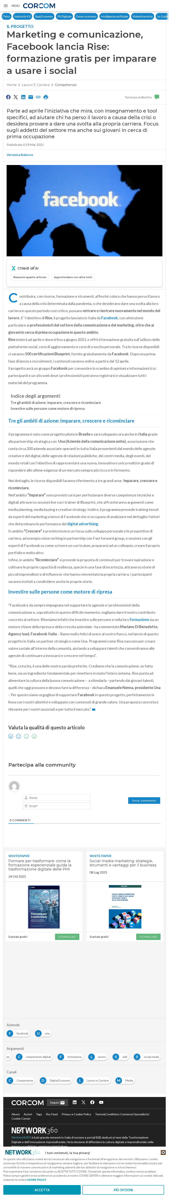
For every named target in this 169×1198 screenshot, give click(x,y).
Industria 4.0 (11, 16)
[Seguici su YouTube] (101, 1102)
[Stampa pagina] (45, 97)
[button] (11, 6)
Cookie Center (21, 1118)
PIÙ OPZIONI (123, 1190)
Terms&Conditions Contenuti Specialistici (122, 1114)
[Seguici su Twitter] (83, 1102)
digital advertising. (83, 524)
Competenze (65, 85)
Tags (39, 1114)
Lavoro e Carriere (36, 85)
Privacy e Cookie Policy (76, 1114)
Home (12, 85)
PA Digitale (53, 16)
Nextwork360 (21, 1137)
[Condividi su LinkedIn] (23, 97)
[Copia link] (38, 97)
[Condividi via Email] (30, 97)
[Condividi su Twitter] (15, 97)
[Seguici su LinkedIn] (74, 1102)
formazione (139, 619)
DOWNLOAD (67, 936)
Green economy (74, 16)
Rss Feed (52, 1114)
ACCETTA (42, 1190)
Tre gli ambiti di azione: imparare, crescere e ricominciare (56, 402)
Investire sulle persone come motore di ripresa (48, 408)
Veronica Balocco (20, 155)
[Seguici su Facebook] (92, 1102)
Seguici (55, 1102)
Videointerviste (131, 16)
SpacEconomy (32, 16)
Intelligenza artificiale (103, 16)
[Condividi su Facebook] (8, 97)
